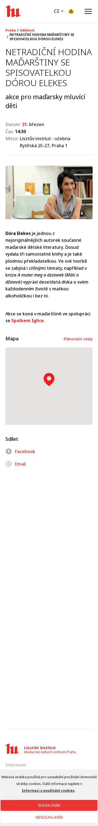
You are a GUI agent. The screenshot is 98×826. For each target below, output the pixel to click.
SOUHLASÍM (49, 805)
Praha (10, 30)
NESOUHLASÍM (49, 817)
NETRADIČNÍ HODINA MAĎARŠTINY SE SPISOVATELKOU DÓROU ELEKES (42, 37)
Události (27, 30)
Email (20, 464)
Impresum (15, 764)
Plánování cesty (78, 338)
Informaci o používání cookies (48, 790)
